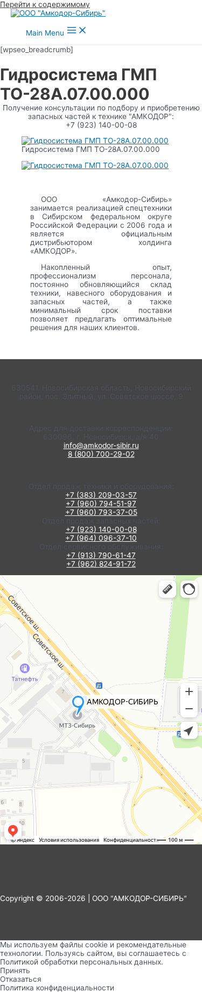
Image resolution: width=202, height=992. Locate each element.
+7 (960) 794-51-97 (101, 503)
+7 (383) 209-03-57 (101, 495)
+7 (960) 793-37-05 (101, 512)
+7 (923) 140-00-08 (101, 529)
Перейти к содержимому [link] (45, 4)
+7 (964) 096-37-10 (101, 538)
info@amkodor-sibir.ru (101, 445)
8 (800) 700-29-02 (101, 454)
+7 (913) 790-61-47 (101, 555)
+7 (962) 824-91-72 (101, 564)
